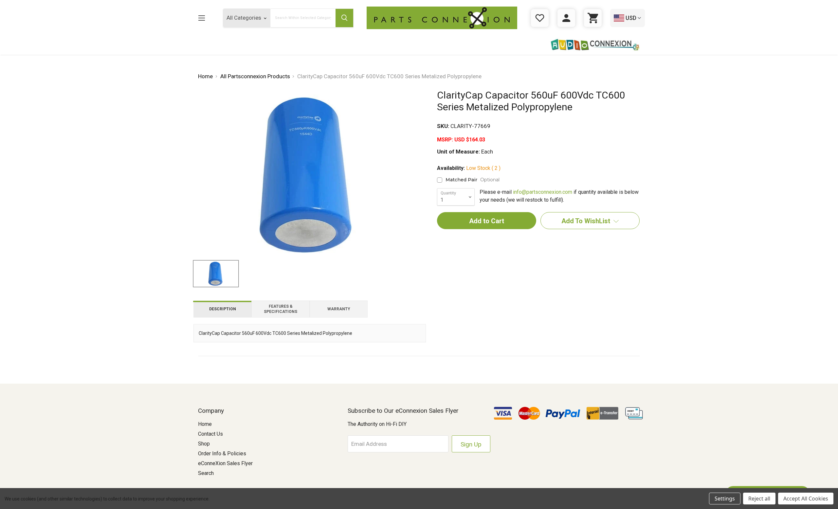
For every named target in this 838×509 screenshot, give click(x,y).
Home (205, 424)
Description (222, 309)
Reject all (759, 498)
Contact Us (210, 434)
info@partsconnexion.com (542, 192)
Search (206, 473)
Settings (725, 498)
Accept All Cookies (805, 498)
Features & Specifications (280, 309)
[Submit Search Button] (344, 18)
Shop (204, 444)
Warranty (338, 309)
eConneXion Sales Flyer (225, 463)
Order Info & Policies (222, 453)
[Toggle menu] (201, 18)
